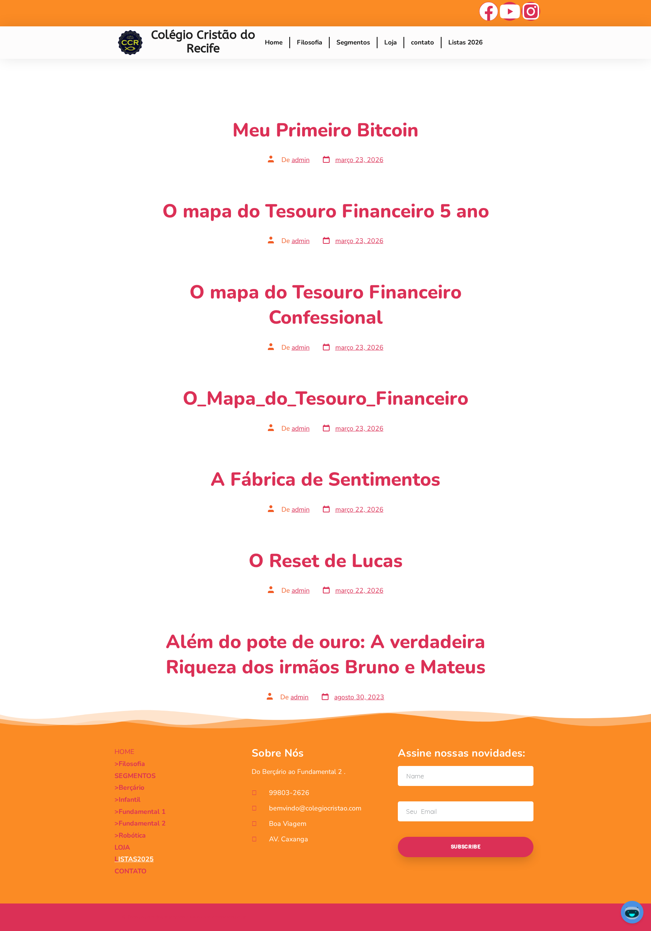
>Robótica (130, 835)
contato (422, 42)
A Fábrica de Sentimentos (325, 479)
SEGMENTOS (135, 775)
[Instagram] (530, 11)
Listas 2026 (465, 42)
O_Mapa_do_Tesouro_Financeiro (325, 398)
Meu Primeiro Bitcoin (325, 130)
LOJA (122, 847)
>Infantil (128, 799)
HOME (124, 751)
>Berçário (129, 787)
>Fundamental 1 (140, 811)
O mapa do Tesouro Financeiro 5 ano (325, 211)
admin (301, 159)
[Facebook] (488, 11)
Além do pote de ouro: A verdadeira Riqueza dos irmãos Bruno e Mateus (326, 654)
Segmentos (353, 42)
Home (274, 42)
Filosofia (309, 42)
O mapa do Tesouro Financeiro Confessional (325, 305)
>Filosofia (130, 763)
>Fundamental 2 (140, 823)
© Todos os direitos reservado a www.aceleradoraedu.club (184, 917)
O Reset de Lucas (326, 561)
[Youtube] (509, 11)
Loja (390, 42)
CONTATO (131, 871)
